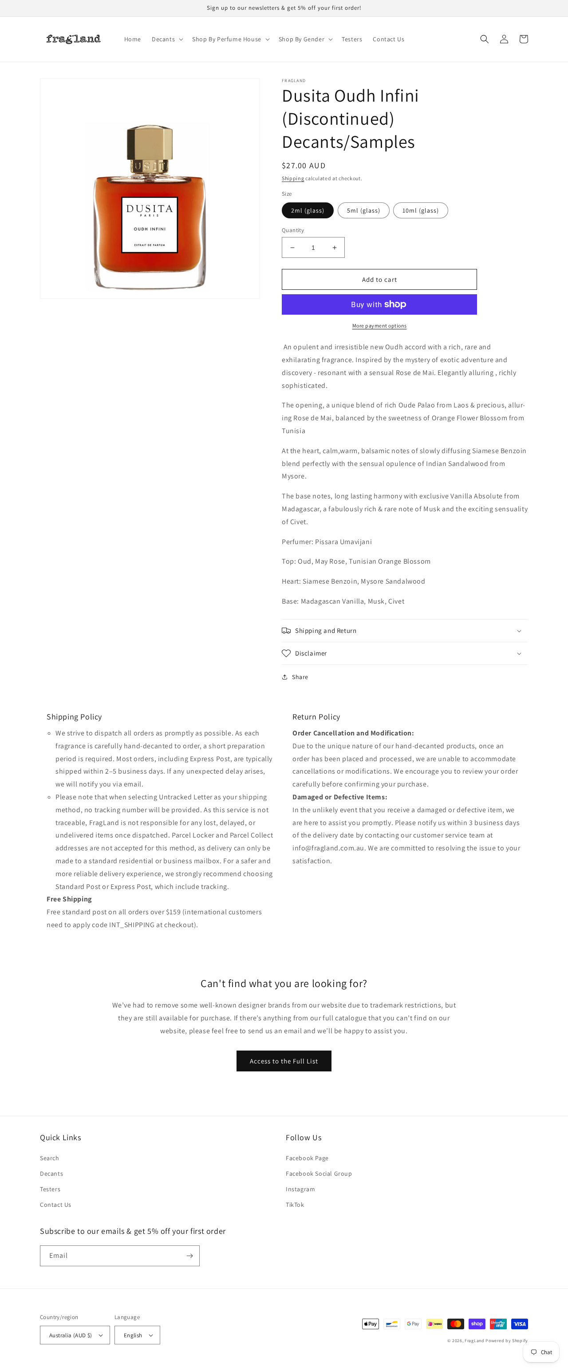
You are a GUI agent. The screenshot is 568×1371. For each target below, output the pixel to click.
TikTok (295, 1205)
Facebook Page (307, 1158)
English (133, 1335)
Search (49, 1158)
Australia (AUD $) (70, 1335)
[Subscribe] (189, 1255)
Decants (51, 1173)
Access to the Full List (284, 1061)
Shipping (293, 178)
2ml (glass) (307, 210)
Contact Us (55, 1205)
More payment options (379, 325)
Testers (50, 1189)
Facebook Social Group (319, 1173)
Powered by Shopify (506, 1340)
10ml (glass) (420, 210)
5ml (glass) (363, 210)
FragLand (475, 1340)
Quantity (293, 230)
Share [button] (300, 677)
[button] (166, 39)
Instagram (300, 1189)
